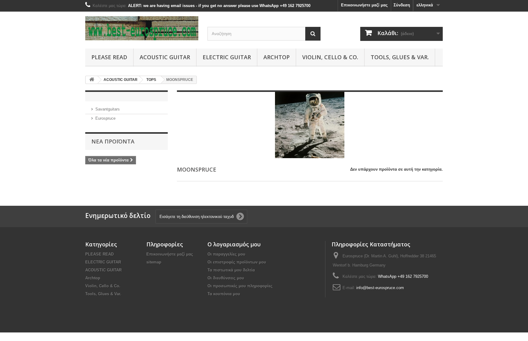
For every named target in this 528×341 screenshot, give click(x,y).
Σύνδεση (402, 5)
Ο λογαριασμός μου (234, 244)
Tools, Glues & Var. (400, 57)
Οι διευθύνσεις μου (225, 278)
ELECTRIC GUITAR (227, 57)
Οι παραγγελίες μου (226, 254)
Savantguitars (107, 109)
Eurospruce (105, 118)
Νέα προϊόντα (112, 141)
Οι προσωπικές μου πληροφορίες (240, 286)
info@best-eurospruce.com (380, 287)
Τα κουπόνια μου (223, 294)
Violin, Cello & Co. (330, 57)
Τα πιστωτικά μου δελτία (231, 270)
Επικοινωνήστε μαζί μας (364, 5)
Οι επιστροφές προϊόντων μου (236, 262)
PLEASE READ (109, 57)
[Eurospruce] (141, 28)
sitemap (153, 262)
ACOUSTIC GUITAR (165, 57)
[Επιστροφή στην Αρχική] (91, 80)
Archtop (276, 57)
